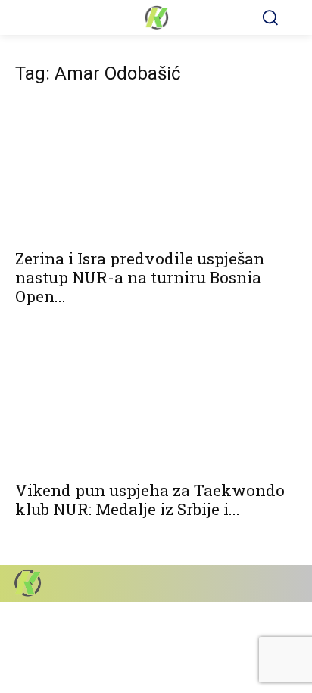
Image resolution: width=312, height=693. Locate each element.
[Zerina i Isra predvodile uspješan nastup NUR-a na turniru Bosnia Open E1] (156, 169)
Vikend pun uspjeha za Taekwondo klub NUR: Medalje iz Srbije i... (150, 499)
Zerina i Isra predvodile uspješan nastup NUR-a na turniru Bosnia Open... (139, 277)
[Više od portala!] (156, 17)
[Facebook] (204, 583)
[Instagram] (230, 583)
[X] (257, 583)
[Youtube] (283, 583)
